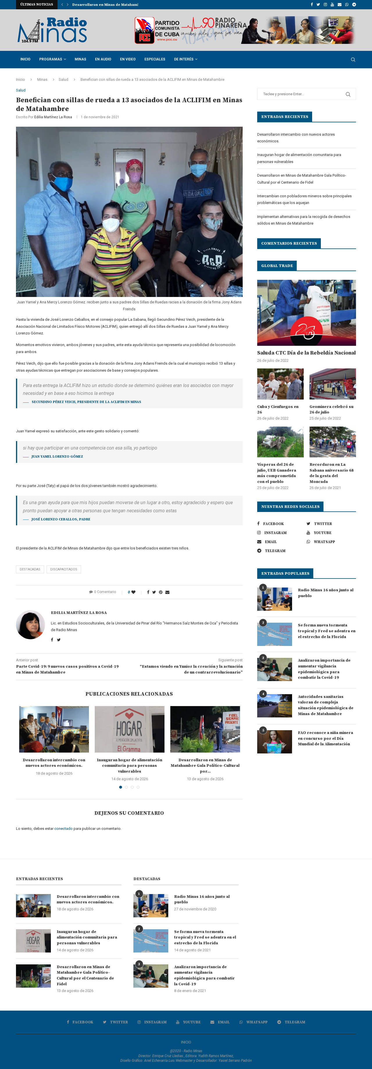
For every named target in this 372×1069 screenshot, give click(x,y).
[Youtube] (332, 4)
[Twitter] (318, 4)
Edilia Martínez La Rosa (53, 117)
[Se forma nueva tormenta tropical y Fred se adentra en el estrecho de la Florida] (274, 634)
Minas (80, 59)
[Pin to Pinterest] (160, 592)
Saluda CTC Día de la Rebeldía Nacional (306, 353)
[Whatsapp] (346, 4)
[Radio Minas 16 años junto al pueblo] (274, 599)
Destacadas (30, 569)
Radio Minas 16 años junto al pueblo (325, 593)
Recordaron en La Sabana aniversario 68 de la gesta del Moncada (332, 473)
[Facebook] (312, 4)
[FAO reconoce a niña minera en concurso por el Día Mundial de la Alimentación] (274, 741)
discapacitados (63, 569)
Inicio (25, 59)
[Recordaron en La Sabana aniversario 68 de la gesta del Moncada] (333, 442)
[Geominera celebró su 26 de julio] (333, 384)
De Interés (184, 59)
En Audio (103, 59)
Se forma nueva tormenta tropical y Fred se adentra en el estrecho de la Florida (326, 631)
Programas (50, 59)
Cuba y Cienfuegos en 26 (277, 409)
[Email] (339, 4)
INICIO (186, 1042)
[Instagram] (325, 4)
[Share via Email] (167, 592)
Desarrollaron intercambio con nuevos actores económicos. (54, 763)
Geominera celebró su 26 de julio (331, 409)
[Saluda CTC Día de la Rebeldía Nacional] (306, 313)
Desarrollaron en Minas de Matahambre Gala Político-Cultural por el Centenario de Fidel (85, 975)
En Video (128, 59)
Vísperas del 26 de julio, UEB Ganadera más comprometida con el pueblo (276, 473)
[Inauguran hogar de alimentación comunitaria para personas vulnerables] (129, 729)
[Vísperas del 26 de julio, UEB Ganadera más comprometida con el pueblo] (280, 442)
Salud (63, 79)
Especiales (154, 59)
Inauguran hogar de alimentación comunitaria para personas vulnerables (129, 766)
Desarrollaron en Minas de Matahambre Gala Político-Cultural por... (205, 766)
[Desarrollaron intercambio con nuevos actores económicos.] (54, 729)
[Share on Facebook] (148, 592)
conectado (63, 828)
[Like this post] (137, 592)
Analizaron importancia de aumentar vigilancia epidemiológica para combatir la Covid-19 (324, 669)
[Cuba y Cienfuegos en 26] (280, 384)
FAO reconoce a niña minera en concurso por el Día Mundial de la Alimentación (325, 738)
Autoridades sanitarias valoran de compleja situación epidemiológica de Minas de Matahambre (325, 705)
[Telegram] (354, 4)
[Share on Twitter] (154, 592)
